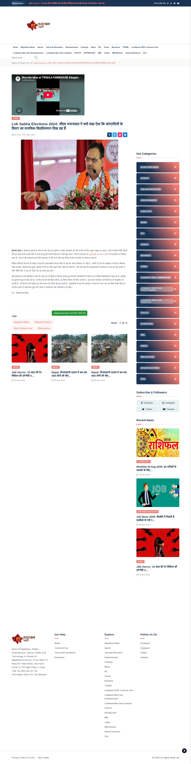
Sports (40, 47)
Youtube (144, 657)
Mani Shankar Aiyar (23, 328)
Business (116, 47)
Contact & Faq (61, 648)
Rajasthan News (28, 47)
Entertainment (72, 47)
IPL (99, 47)
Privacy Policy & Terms (23, 757)
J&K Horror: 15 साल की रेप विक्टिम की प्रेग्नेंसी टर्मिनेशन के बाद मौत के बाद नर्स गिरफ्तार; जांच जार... (67, 3)
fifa (144, 53)
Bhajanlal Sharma (43, 322)
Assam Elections (133, 53)
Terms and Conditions (65, 652)
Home (15, 47)
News (93, 47)
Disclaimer (60, 657)
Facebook (145, 643)
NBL (100, 53)
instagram (170, 403)
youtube (170, 409)
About (57, 643)
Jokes (107, 53)
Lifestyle (84, 47)
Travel (106, 47)
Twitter (143, 652)
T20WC (126, 47)
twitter (149, 409)
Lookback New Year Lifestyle (59, 53)
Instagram (145, 648)
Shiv (19, 135)
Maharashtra (44, 328)
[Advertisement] (124, 25)
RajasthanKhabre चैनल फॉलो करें (69, 313)
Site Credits (43, 757)
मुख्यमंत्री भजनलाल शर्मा (98, 254)
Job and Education (54, 47)
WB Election (117, 53)
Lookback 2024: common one (144, 47)
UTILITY (77, 53)
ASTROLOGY (89, 53)
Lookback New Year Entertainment (28, 53)
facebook (148, 403)
